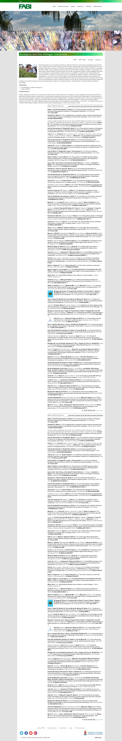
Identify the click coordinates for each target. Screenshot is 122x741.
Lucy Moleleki (86, 368)
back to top (98, 737)
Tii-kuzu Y (77, 208)
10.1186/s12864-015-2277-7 (65, 383)
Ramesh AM (64, 357)
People (73, 6)
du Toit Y (50, 240)
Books (82, 106)
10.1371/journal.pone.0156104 (64, 333)
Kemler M (61, 202)
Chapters (78, 106)
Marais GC (71, 208)
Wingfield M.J (66, 140)
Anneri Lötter (51, 163)
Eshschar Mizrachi (78, 163)
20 (86, 410)
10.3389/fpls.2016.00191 (54, 354)
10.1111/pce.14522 (83, 193)
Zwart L (50, 299)
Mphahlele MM (70, 285)
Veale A (63, 336)
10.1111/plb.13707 (52, 154)
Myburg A (60, 227)
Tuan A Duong (59, 163)
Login (70, 728)
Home (20, 1)
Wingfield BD (57, 330)
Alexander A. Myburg (58, 370)
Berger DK (55, 299)
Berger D (78, 336)
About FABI (41, 728)
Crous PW (97, 311)
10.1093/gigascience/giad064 (69, 166)
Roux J (64, 293)
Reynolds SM (63, 208)
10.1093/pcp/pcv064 (79, 389)
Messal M (50, 202)
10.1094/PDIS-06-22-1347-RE (77, 178)
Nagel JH (67, 311)
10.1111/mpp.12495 (96, 314)
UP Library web (79, 728)
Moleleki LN (62, 299)
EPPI (75, 60)
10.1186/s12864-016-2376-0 (83, 360)
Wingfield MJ (66, 128)
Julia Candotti (68, 163)
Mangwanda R (51, 391)
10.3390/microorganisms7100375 (71, 249)
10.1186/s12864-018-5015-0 (59, 283)
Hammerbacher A (63, 109)
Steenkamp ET (65, 252)
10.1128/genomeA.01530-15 (71, 366)
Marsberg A (51, 311)
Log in (101, 1)
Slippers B (92, 202)
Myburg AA (77, 135)
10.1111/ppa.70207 (53, 113)
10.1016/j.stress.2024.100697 (59, 148)
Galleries (88, 6)
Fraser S (86, 291)
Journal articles (71, 106)
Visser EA (58, 168)
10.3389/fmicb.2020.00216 (66, 244)
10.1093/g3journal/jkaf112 (88, 137)
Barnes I (92, 291)
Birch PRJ (83, 357)
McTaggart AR (58, 291)
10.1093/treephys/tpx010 (68, 308)
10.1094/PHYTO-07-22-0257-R (59, 172)
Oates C (50, 227)
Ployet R (64, 145)
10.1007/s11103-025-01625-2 (86, 131)
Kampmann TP (58, 190)
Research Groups (63, 6)
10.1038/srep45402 (83, 302)
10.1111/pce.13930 (53, 231)
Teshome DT (51, 145)
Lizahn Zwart (63, 368)
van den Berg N (63, 157)
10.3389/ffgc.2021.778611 (83, 219)
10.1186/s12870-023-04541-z (77, 160)
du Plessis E (80, 291)
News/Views (100, 106)
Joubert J (68, 151)
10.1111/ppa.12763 (91, 294)
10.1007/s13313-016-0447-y (57, 327)
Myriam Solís (51, 275)
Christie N (56, 208)
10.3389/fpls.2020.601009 (54, 225)
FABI (54, 6)
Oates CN (58, 216)
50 (91, 410)
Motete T (50, 109)
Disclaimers (62, 728)
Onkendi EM (51, 362)
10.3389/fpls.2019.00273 (71, 267)
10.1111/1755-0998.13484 (54, 213)
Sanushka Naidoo (69, 370)
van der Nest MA (60, 343)
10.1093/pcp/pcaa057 (58, 238)
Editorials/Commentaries (91, 106)
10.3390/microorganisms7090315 (77, 255)
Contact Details (52, 728)
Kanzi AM (50, 330)
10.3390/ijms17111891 (72, 321)
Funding (90, 60)
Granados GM (72, 291)
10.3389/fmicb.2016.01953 (60, 373)
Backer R (50, 157)
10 (84, 410)
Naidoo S (70, 109)
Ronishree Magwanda (53, 368)
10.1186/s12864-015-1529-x (55, 395)
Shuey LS (65, 291)
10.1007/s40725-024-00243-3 (64, 143)
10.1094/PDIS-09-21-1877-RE (55, 199)
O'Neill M (56, 233)
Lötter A (50, 134)
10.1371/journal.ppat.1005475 (64, 346)
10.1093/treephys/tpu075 (79, 408)
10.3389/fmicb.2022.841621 (79, 205)
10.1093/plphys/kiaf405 (75, 126)
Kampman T (91, 208)
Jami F (62, 311)
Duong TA (60, 134)
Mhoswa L (50, 233)
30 (88, 410)
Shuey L (62, 324)
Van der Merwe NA (71, 299)
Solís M (55, 109)
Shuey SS (64, 168)
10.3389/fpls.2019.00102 (65, 272)
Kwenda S (50, 357)
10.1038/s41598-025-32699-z (55, 118)
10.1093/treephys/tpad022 (92, 182)
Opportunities (98, 6)
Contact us (98, 60)
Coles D (67, 265)
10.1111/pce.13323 (72, 288)
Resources (80, 6)
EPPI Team (82, 60)
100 (93, 410)
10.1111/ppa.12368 (67, 402)
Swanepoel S (51, 115)
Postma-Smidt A (75, 311)
